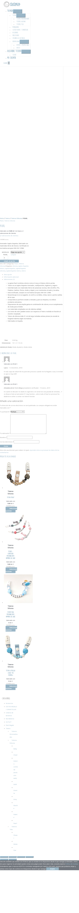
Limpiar (13, 255)
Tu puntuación (5, 412)
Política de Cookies (71, 864)
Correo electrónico (7, 442)
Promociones (16, 41)
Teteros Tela (20, 24)
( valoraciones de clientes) (9, 236)
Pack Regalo (16, 35)
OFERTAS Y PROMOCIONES (22, 45)
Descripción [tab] (8, 274)
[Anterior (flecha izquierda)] (4, 859)
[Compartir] (21, 857)
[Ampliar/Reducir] (4, 857)
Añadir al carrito (9, 261)
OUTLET (8, 722)
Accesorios (15, 32)
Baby (15, 749)
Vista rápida (11, 487)
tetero (24, 271)
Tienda (10, 11)
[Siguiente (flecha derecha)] (12, 859)
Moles (15, 844)
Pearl (1, 221)
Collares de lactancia (19, 38)
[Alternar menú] (17, 11)
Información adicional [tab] (11, 277)
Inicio (2, 218)
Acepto (52, 869)
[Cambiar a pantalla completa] (12, 857)
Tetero (14, 15)
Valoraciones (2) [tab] (9, 279)
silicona (14, 266)
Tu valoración (5, 433)
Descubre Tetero (14, 51)
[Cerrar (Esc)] (29, 857)
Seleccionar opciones (11, 509)
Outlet (18, 47)
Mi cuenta (11, 58)
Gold (15, 784)
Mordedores (16, 27)
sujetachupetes (10, 268)
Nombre (3, 437)
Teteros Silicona (20, 21)
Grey (15, 799)
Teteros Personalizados (22, 18)
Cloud (15, 755)
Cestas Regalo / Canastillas (20, 29)
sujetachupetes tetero (13, 271)
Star (14, 850)
